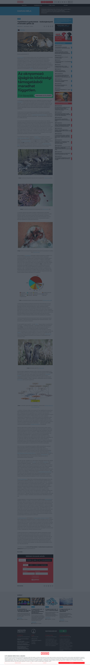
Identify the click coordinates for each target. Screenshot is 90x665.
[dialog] (45, 658)
